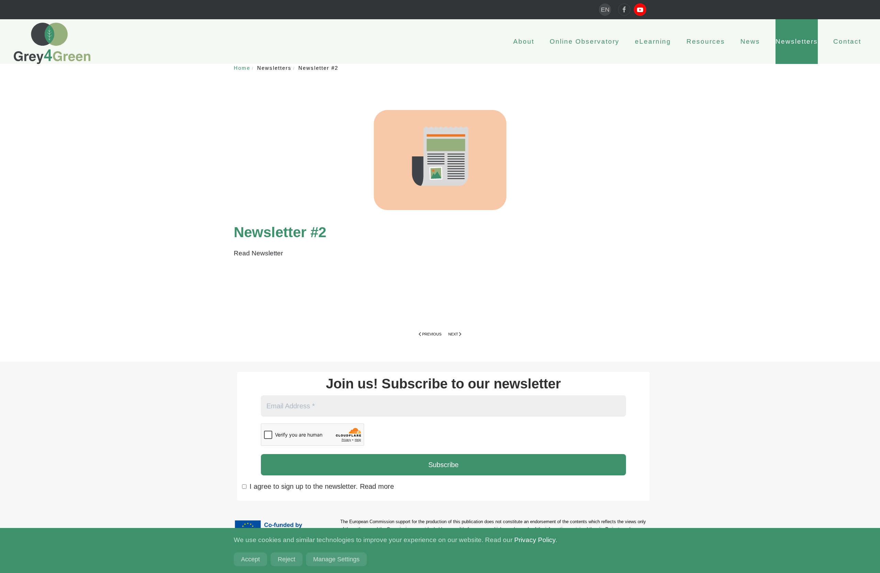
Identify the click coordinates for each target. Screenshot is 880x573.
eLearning (653, 41)
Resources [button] (705, 41)
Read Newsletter (259, 253)
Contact (847, 41)
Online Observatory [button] (584, 41)
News (750, 41)
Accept (250, 559)
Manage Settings (336, 559)
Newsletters (797, 41)
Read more (377, 486)
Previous (431, 334)
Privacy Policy (535, 539)
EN (605, 9)
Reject (286, 559)
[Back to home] (52, 43)
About (523, 41)
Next (453, 334)
